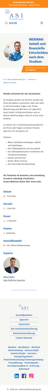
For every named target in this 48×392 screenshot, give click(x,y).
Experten (24, 320)
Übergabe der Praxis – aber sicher (24, 5)
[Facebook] (24, 377)
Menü (42, 23)
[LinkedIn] (17, 377)
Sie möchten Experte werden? (36, 69)
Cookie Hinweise (24, 338)
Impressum (24, 324)
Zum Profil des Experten (14, 280)
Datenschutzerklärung (24, 333)
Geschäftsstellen (24, 315)
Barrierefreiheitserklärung (24, 329)
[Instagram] (31, 377)
